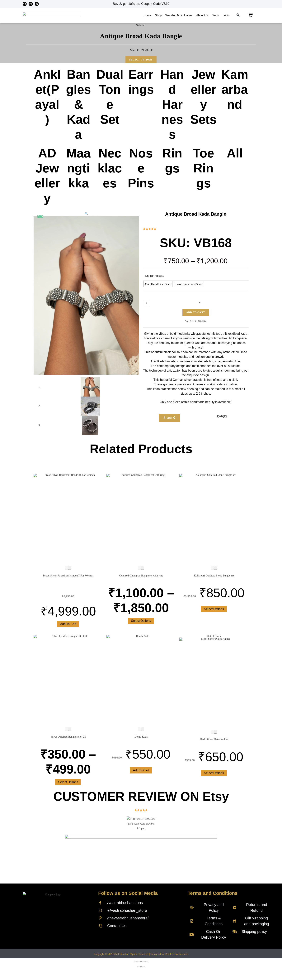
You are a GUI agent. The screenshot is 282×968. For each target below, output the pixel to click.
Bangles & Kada (78, 104)
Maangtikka (78, 168)
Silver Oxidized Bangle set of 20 (68, 736)
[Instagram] (31, 4)
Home (147, 15)
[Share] (139, 961)
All (235, 153)
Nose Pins (141, 168)
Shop (158, 15)
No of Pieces (154, 276)
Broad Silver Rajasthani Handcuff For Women (68, 575)
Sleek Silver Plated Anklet (214, 739)
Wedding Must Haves (178, 15)
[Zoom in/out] (146, 961)
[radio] (158, 284)
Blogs (215, 15)
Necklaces (110, 168)
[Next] (69, 568)
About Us (202, 15)
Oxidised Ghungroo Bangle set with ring (141, 575)
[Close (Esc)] (135, 961)
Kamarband (234, 89)
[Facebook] (25, 4)
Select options (141, 620)
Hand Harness (172, 104)
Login (226, 15)
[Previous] (66, 568)
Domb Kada (141, 736)
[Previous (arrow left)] (139, 966)
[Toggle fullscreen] (142, 961)
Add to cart (195, 312)
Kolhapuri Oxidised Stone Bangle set (214, 575)
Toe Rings (203, 168)
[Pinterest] (37, 4)
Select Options (141, 59)
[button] (238, 15)
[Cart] (250, 15)
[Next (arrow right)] (142, 966)
